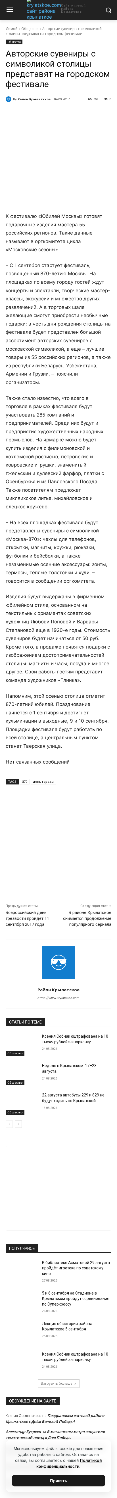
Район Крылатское (34, 99)
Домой (12, 28)
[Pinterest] (68, 113)
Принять (58, 1480)
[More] (82, 113)
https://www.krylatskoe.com (58, 998)
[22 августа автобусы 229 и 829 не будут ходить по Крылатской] (21, 1103)
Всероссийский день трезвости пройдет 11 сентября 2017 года (27, 918)
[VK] (29, 113)
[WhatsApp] (55, 113)
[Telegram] (42, 113)
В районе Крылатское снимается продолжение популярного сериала (87, 918)
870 (24, 781)
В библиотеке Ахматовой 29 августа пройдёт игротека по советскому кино (76, 1268)
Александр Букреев (23, 1431)
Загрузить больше (56, 1383)
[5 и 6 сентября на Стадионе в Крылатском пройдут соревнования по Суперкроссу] (21, 1302)
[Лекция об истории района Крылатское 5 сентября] (21, 1332)
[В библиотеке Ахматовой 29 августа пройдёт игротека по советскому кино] (21, 1271)
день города (43, 781)
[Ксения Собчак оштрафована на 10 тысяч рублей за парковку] (21, 1045)
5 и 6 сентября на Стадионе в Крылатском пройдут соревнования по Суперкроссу (75, 1298)
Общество (30, 28)
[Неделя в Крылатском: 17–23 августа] (21, 1074)
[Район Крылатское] (9, 99)
